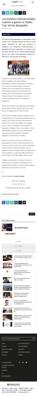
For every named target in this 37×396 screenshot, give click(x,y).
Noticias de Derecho (20, 9)
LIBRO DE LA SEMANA (7, 349)
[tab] (18, 241)
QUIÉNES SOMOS (23, 388)
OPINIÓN (20, 355)
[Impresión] (24, 13)
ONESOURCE (10, 234)
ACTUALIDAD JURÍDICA (24, 343)
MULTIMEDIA (5, 352)
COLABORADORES (6, 362)
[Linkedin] (16, 13)
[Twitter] (8, 13)
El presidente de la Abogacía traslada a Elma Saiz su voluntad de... (23, 309)
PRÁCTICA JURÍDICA (23, 346)
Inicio (3, 9)
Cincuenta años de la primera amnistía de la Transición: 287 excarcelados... (22, 324)
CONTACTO (5, 388)
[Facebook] (3, 13)
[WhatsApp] (12, 13)
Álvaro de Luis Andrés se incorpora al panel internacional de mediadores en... (23, 302)
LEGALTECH (21, 349)
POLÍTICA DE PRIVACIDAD (9, 392)
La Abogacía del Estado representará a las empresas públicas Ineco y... (22, 272)
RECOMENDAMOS (6, 376)
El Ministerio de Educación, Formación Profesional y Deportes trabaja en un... (21, 294)
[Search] (33, 338)
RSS (3, 373)
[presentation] (18, 241)
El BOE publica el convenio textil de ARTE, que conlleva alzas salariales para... (23, 317)
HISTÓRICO (4, 370)
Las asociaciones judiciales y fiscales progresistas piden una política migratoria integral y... (22, 287)
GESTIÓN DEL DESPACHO (24, 352)
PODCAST (4, 355)
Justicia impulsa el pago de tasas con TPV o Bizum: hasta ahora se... (23, 257)
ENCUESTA (4, 346)
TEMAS (3, 343)
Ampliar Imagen (19, 176)
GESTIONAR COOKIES (26, 390)
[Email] (20, 13)
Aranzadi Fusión (21, 228)
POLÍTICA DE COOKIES (12, 390)
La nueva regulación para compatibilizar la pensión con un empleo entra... (23, 265)
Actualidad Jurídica (10, 9)
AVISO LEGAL (13, 388)
